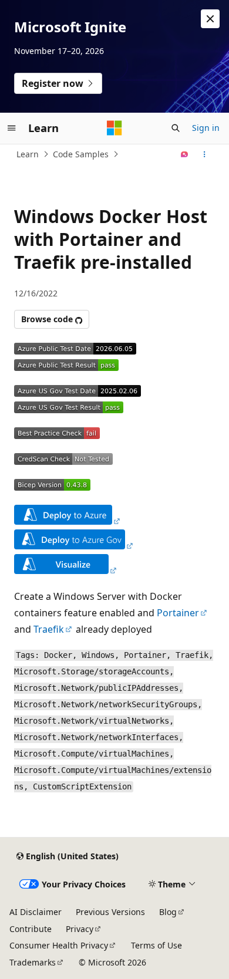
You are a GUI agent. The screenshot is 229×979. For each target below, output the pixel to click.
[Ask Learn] (184, 154)
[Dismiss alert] (210, 18)
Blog (168, 911)
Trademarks (32, 962)
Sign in (206, 127)
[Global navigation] (11, 128)
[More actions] (204, 154)
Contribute (30, 928)
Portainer (178, 612)
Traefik (48, 629)
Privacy (79, 928)
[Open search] (175, 128)
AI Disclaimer (35, 911)
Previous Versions (110, 911)
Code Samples (81, 154)
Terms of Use (156, 945)
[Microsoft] (114, 128)
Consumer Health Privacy (58, 945)
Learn (27, 154)
